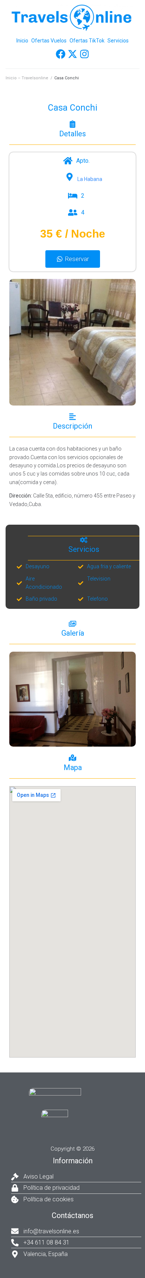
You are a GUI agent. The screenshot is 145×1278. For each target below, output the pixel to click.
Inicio (22, 41)
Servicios (118, 41)
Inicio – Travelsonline (27, 78)
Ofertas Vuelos (49, 41)
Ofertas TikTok (87, 41)
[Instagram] (84, 54)
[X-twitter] (72, 54)
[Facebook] (60, 54)
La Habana (89, 179)
